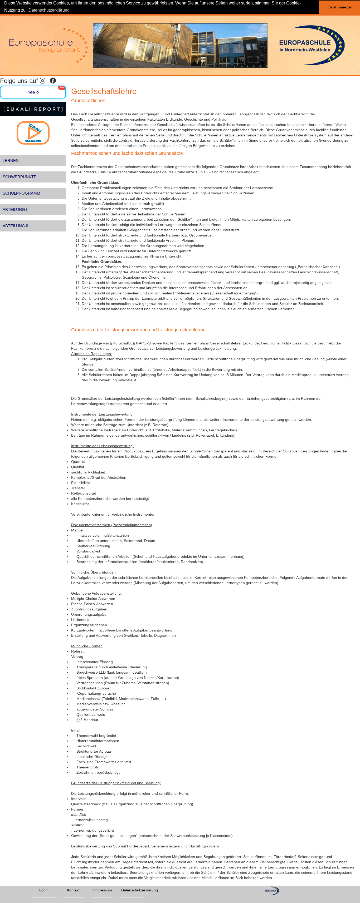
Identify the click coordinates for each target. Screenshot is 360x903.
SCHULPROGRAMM (21, 193)
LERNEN (11, 160)
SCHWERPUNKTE (19, 177)
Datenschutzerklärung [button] (49, 10)
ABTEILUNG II (15, 226)
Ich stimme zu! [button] (340, 7)
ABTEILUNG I (15, 209)
